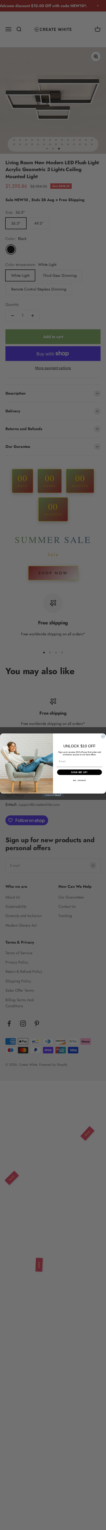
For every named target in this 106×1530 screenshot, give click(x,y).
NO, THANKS (79, 780)
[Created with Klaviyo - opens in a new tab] (53, 795)
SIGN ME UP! (79, 772)
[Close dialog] (103, 736)
